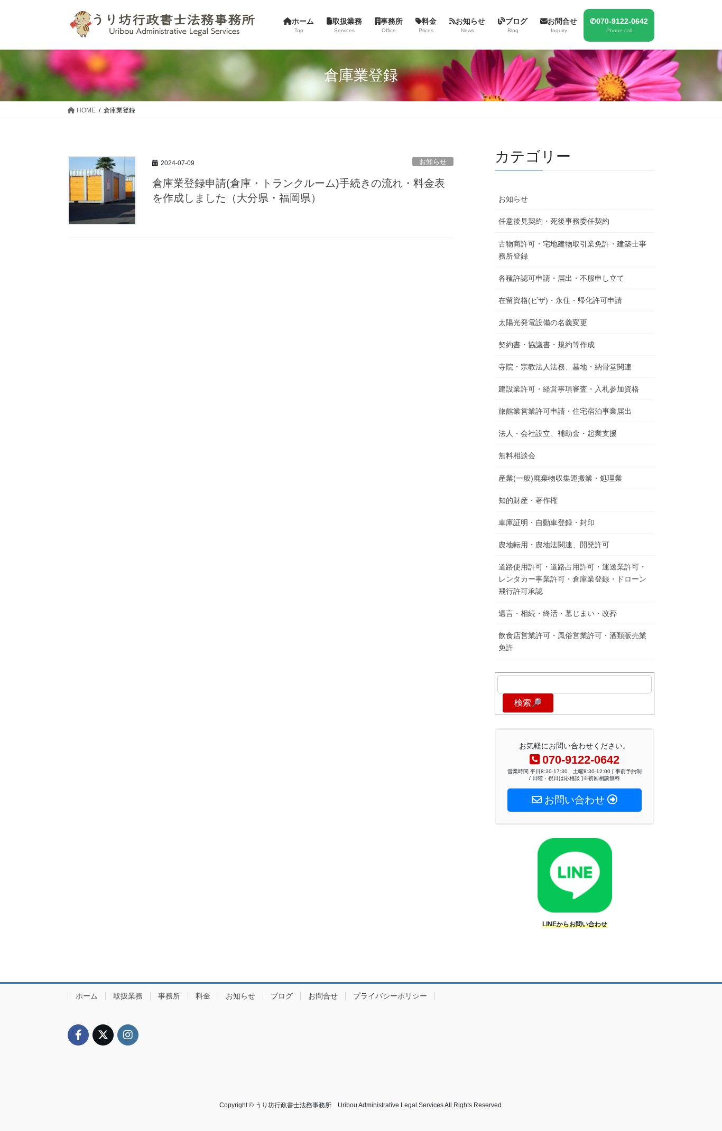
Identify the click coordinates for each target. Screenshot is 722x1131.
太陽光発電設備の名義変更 (542, 322)
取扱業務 (128, 996)
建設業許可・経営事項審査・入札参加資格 (568, 389)
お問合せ (323, 996)
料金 (203, 996)
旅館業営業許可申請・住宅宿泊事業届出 (565, 411)
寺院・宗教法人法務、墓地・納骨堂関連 (565, 367)
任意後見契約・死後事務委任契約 (553, 221)
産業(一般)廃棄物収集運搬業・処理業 (560, 478)
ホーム (87, 996)
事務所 (169, 996)
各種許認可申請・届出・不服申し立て (561, 278)
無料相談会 (516, 455)
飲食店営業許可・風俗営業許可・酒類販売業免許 (572, 641)
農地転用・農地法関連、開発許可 (553, 544)
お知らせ (433, 162)
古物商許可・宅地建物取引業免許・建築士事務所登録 (572, 250)
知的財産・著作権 (528, 500)
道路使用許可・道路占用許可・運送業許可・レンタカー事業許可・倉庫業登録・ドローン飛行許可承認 (572, 579)
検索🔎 (528, 702)
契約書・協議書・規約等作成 (546, 344)
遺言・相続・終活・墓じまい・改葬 (557, 613)
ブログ (282, 996)
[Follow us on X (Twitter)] (103, 1035)
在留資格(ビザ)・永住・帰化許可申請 (560, 300)
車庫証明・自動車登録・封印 (546, 522)
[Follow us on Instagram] (127, 1035)
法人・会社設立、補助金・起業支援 (557, 433)
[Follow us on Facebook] (78, 1035)
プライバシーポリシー (390, 996)
